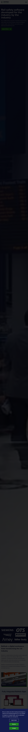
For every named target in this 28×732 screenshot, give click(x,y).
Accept (14, 728)
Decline (14, 724)
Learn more (14, 720)
